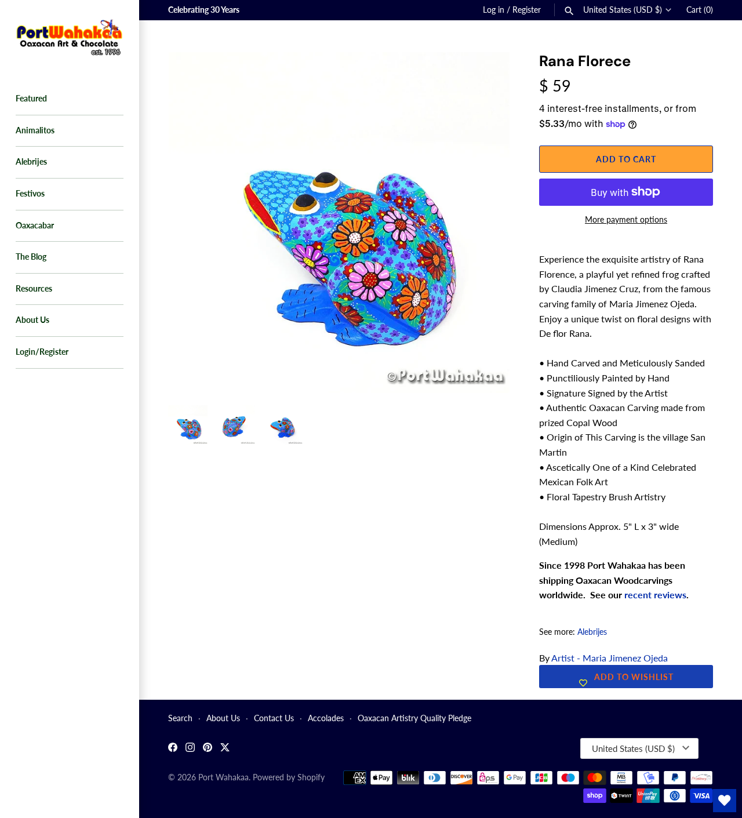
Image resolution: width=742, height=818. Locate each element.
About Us (32, 320)
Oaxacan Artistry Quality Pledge (414, 718)
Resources (34, 288)
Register (526, 9)
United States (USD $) (622, 9)
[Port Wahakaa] (69, 36)
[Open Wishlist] (724, 800)
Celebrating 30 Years (203, 9)
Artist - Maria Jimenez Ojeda (609, 657)
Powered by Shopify (289, 777)
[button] (485, 75)
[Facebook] (172, 748)
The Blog (31, 256)
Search (180, 718)
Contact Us (274, 718)
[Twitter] (225, 748)
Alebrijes (31, 161)
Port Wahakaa (223, 777)
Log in (493, 9)
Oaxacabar (35, 225)
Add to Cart (626, 159)
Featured (31, 98)
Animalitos (35, 130)
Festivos (30, 193)
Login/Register (42, 352)
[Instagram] (190, 748)
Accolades (326, 718)
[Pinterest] (207, 748)
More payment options (626, 219)
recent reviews (655, 594)
